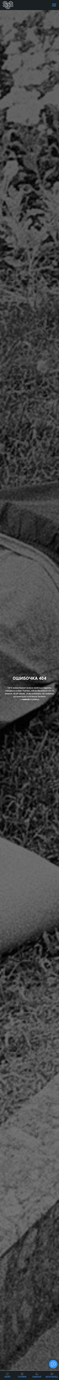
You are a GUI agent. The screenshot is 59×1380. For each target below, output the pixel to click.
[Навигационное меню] (54, 5)
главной (25, 699)
